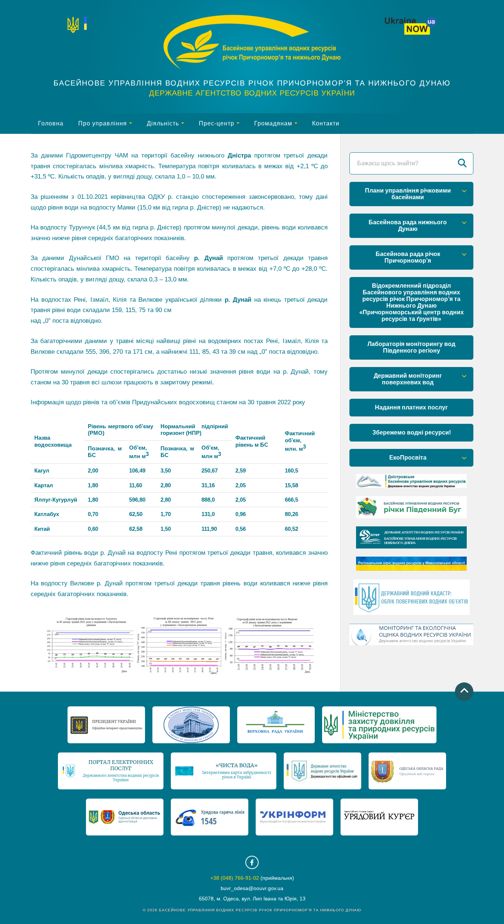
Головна (50, 123)
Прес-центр (216, 123)
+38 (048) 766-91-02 (234, 878)
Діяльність (163, 123)
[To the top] (464, 691)
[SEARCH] (462, 163)
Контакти (325, 123)
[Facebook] (252, 862)
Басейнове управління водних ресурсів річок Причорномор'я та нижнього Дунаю (252, 83)
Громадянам (273, 123)
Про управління (102, 123)
